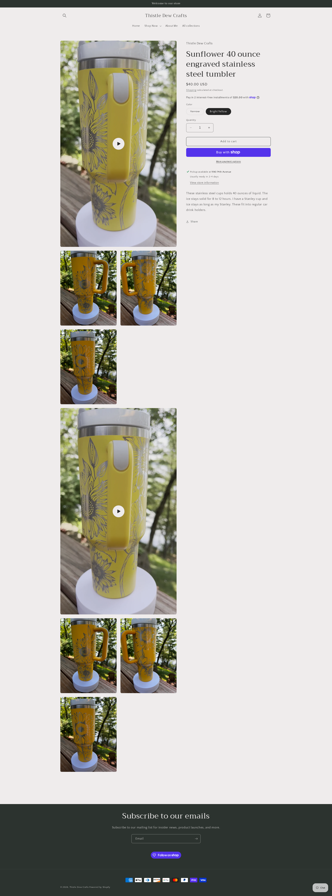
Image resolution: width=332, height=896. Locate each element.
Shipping (191, 90)
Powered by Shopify (99, 887)
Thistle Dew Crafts (79, 887)
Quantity (191, 120)
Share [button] (194, 221)
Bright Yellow (218, 111)
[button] (64, 15)
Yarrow (197, 112)
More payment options (228, 161)
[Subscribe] (196, 838)
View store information (204, 182)
